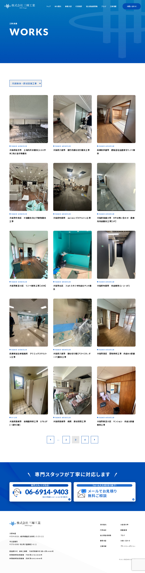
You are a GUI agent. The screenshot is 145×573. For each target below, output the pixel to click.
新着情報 (123, 530)
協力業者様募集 (92, 6)
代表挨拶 (79, 6)
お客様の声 (124, 524)
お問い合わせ (132, 6)
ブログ (103, 6)
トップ (49, 6)
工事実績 (113, 6)
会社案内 (58, 6)
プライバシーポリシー (128, 546)
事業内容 (68, 6)
